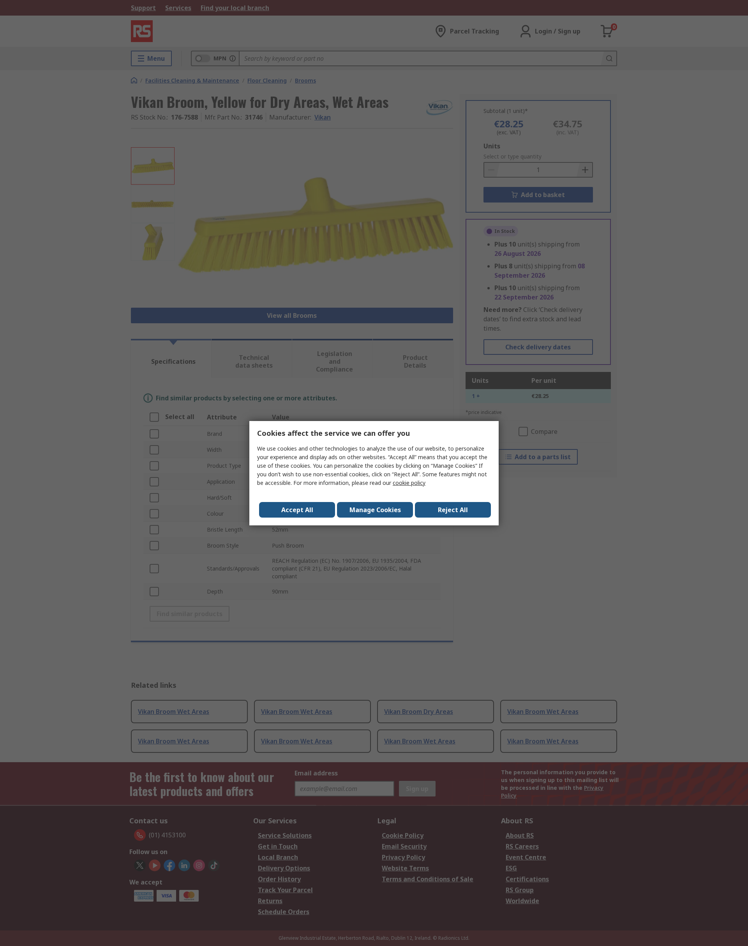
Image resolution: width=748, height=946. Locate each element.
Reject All (453, 510)
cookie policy (409, 482)
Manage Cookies (375, 510)
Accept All (297, 510)
